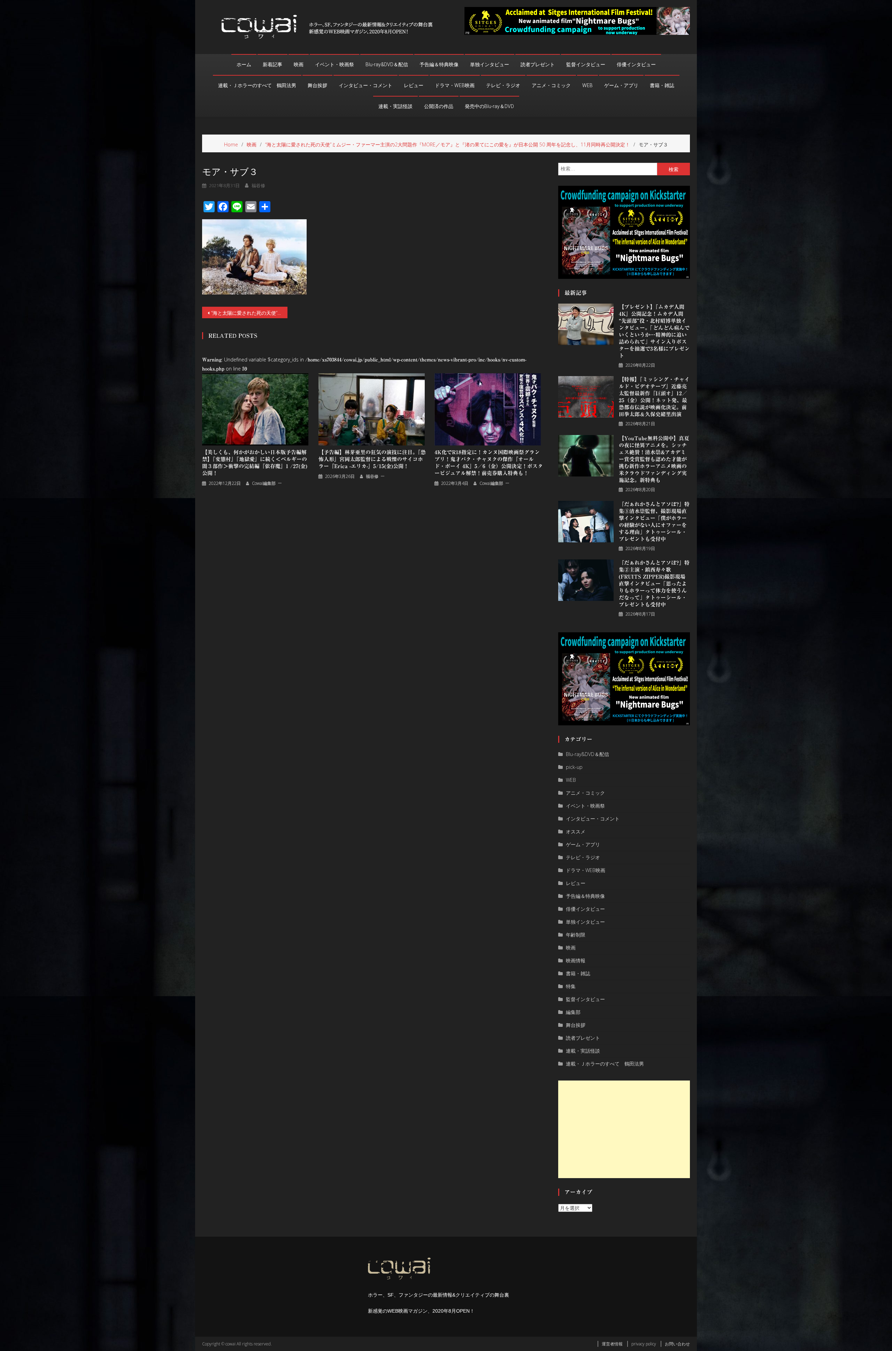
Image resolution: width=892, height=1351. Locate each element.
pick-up (574, 767)
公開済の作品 (438, 106)
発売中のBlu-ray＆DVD (489, 106)
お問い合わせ (677, 1344)
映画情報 (575, 960)
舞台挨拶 (317, 85)
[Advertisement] (624, 1129)
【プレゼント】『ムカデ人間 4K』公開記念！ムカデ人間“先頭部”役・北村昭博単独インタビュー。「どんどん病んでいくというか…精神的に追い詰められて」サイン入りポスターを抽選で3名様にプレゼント (654, 331)
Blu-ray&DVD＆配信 (387, 64)
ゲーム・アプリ (621, 85)
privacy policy (643, 1344)
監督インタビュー (585, 64)
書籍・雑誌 (662, 85)
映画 (298, 64)
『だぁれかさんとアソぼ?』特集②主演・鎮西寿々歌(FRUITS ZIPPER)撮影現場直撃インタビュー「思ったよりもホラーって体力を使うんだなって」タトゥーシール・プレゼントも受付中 (654, 583)
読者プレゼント (538, 64)
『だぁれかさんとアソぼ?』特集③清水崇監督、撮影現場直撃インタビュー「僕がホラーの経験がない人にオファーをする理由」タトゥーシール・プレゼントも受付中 (654, 522)
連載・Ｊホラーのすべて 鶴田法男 (257, 85)
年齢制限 (575, 934)
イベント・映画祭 (334, 64)
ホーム (244, 64)
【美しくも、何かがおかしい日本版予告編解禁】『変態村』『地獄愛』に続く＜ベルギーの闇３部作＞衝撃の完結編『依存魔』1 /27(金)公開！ (254, 463)
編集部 (573, 1012)
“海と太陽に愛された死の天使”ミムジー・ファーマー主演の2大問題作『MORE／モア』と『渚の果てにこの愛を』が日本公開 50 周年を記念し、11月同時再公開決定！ (249, 313)
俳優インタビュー (636, 64)
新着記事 (272, 64)
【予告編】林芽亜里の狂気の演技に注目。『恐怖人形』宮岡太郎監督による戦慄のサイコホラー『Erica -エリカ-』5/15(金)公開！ (372, 459)
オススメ (575, 831)
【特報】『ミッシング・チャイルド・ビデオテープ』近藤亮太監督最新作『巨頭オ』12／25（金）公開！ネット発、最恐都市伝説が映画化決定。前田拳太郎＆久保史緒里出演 (654, 397)
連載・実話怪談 (395, 106)
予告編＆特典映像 (439, 64)
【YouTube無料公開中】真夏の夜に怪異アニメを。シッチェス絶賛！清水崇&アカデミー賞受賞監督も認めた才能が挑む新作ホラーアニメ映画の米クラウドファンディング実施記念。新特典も (654, 459)
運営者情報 (612, 1344)
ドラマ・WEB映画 (455, 85)
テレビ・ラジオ (503, 85)
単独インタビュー (489, 64)
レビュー (413, 85)
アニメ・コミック (551, 85)
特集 (571, 986)
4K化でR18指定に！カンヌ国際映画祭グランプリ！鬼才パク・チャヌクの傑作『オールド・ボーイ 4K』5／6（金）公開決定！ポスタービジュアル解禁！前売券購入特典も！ (489, 463)
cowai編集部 (264, 483)
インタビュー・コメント (365, 85)
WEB (587, 85)
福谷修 (258, 185)
